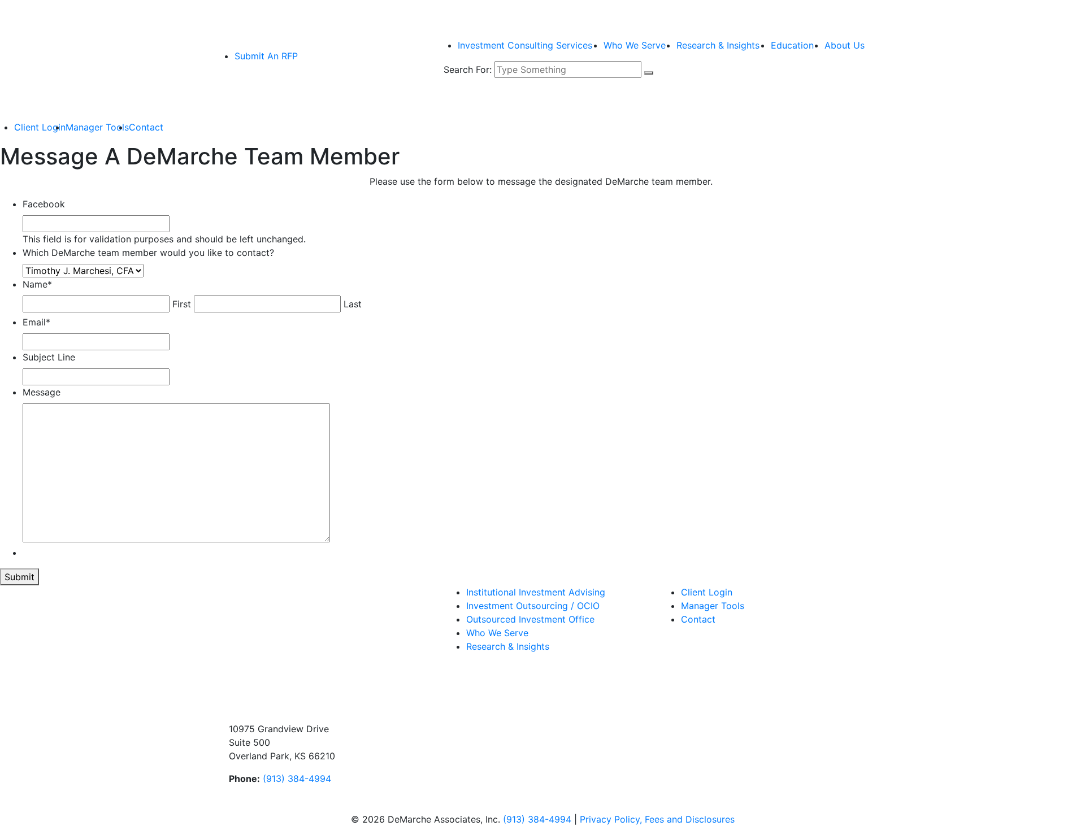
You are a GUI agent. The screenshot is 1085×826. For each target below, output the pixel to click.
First (181, 304)
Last (353, 304)
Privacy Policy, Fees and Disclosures (657, 819)
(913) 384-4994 (297, 778)
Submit (19, 576)
